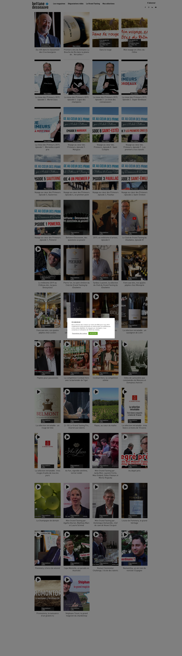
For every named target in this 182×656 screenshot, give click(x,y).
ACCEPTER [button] (93, 333)
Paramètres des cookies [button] (79, 333)
